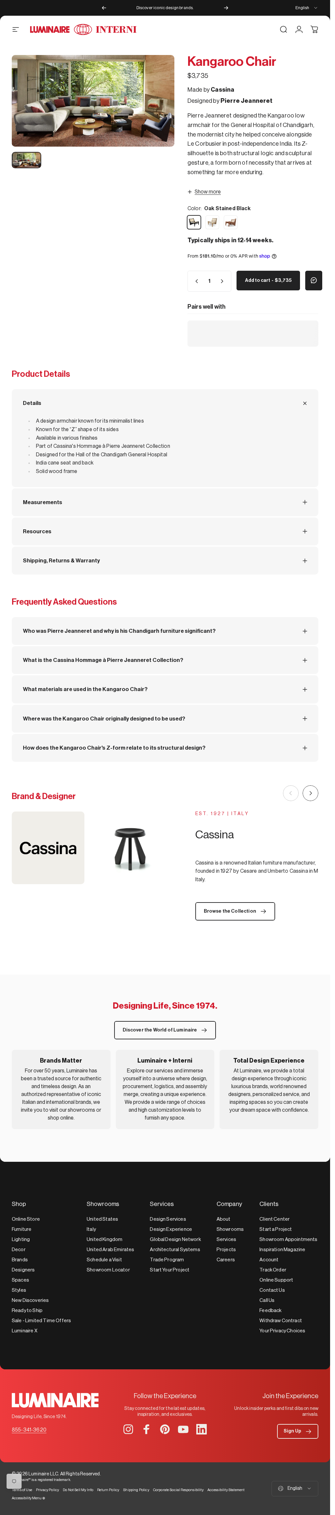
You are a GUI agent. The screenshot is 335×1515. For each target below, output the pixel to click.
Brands (20, 1259)
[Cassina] (88, 848)
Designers (23, 1270)
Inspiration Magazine (282, 1249)
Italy (91, 1229)
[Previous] (104, 8)
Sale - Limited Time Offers (41, 1320)
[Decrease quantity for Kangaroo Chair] (195, 281)
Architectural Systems (175, 1249)
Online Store (26, 1219)
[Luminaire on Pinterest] (165, 1429)
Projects (226, 1249)
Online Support (276, 1280)
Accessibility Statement (226, 1490)
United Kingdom (104, 1239)
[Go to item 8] (26, 160)
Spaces (20, 1280)
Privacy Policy (47, 1490)
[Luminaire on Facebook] (146, 1429)
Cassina (222, 90)
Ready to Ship (27, 1310)
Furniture (21, 1229)
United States (102, 1219)
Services (226, 1239)
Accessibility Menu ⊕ (28, 1498)
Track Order (272, 1270)
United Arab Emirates (110, 1249)
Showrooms (230, 1229)
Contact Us (272, 1290)
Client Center (274, 1219)
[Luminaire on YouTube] (183, 1429)
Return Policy (108, 1490)
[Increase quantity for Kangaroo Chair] (223, 281)
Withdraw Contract (280, 1320)
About (224, 1219)
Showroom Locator (108, 1270)
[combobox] (306, 8)
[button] (297, 1431)
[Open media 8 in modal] (93, 101)
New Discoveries (30, 1300)
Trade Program (167, 1259)
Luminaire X (24, 1330)
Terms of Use (22, 1490)
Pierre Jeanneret (246, 101)
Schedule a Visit (104, 1259)
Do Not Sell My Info (78, 1490)
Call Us (266, 1300)
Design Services (168, 1219)
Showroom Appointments (288, 1239)
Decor (19, 1249)
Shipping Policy (136, 1490)
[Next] (226, 8)
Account (268, 1259)
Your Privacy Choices (282, 1330)
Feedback (270, 1310)
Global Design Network (175, 1239)
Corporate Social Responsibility (178, 1490)
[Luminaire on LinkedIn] (201, 1429)
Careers (226, 1259)
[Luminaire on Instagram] (128, 1429)
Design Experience (171, 1229)
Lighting (21, 1239)
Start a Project (275, 1229)
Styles (19, 1290)
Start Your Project (169, 1270)
